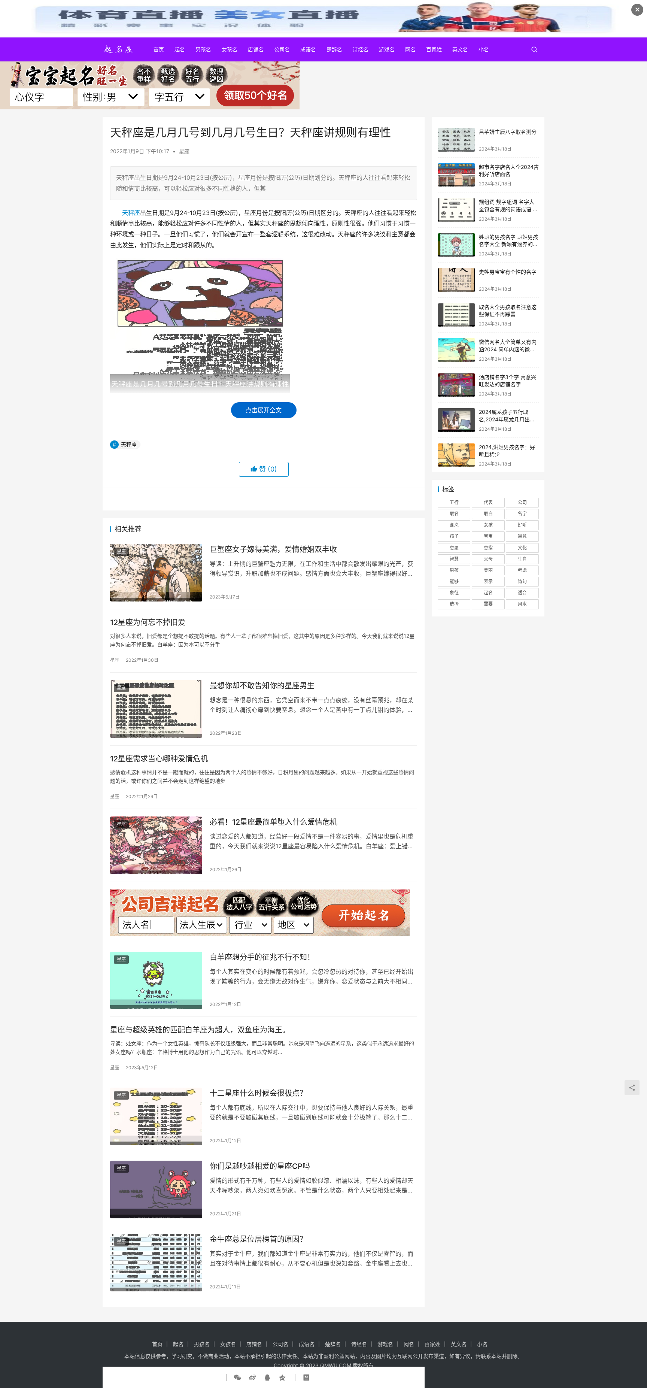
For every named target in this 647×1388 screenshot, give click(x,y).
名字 (522, 513)
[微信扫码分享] (239, 1377)
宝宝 (488, 536)
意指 (488, 548)
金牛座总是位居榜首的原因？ (258, 1239)
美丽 (488, 570)
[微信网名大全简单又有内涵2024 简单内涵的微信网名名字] (456, 350)
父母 (488, 559)
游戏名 (387, 49)
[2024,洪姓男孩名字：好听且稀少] (456, 455)
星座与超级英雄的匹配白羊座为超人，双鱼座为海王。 (200, 1029)
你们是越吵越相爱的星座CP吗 (260, 1166)
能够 (454, 581)
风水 (522, 604)
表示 (488, 581)
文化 (522, 548)
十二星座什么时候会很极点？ (258, 1093)
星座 (184, 151)
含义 (454, 525)
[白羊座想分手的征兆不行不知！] (156, 980)
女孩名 (229, 49)
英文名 (460, 49)
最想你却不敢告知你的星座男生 (262, 685)
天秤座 (131, 212)
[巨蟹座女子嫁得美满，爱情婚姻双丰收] (156, 572)
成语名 (308, 49)
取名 (454, 513)
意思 (454, 548)
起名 (179, 49)
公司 (522, 502)
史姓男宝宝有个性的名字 (508, 272)
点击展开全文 (264, 410)
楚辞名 (334, 49)
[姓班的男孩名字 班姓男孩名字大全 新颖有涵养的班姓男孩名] (456, 245)
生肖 (522, 559)
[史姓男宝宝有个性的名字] (456, 280)
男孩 (454, 570)
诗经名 (360, 49)
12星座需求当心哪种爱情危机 (159, 758)
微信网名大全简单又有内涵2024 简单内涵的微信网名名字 (508, 349)
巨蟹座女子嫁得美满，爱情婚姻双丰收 (273, 549)
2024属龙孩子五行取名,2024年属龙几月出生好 (507, 419)
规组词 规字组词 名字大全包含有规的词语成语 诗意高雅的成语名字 (508, 208)
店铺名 (256, 49)
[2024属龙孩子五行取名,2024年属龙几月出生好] (456, 420)
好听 (522, 525)
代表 (488, 502)
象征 (454, 592)
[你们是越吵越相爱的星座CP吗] (156, 1189)
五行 (454, 502)
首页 (159, 49)
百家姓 (434, 49)
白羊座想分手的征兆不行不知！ (262, 957)
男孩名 (203, 49)
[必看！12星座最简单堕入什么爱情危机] (156, 845)
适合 (522, 592)
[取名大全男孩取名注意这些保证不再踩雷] (456, 315)
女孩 (488, 525)
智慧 (454, 559)
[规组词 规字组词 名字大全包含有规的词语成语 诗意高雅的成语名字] (456, 210)
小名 (484, 49)
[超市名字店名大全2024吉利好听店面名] (456, 175)
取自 (488, 513)
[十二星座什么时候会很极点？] (156, 1116)
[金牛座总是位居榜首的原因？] (156, 1262)
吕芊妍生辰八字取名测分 (508, 131)
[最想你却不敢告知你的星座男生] (156, 709)
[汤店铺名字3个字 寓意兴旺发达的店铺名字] (456, 385)
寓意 (522, 536)
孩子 (454, 536)
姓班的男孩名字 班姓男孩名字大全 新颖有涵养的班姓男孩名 (508, 244)
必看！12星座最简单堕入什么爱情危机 (273, 822)
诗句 (522, 581)
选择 (454, 604)
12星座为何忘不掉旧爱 (147, 622)
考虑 (522, 570)
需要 (488, 604)
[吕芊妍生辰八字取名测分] (456, 140)
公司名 (282, 49)
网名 (410, 49)
